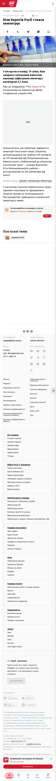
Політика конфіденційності (14, 409)
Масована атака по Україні (18, 482)
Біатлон (10, 643)
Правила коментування (39, 385)
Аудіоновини (12, 452)
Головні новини (14, 438)
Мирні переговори (15, 475)
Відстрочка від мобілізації (18, 515)
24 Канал (6, 11)
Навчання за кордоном (17, 601)
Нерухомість (13, 610)
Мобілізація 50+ (14, 505)
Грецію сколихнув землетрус (35, 180)
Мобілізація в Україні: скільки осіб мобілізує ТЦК (28, 519)
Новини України (14, 442)
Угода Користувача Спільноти (37, 380)
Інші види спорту (14, 646)
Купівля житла (13, 617)
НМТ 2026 (11, 594)
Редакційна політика (11, 388)
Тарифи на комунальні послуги (20, 542)
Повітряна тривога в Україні (19, 479)
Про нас (6, 379)
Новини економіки (16, 528)
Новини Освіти (14, 584)
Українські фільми (15, 564)
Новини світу (18, 11)
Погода (10, 456)
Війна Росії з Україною (18, 465)
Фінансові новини (15, 538)
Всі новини (12, 435)
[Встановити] (28, 763)
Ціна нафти (12, 531)
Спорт (10, 629)
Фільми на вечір (14, 568)
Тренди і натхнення (15, 620)
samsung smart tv (28, 705)
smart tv (10, 705)
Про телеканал (9, 392)
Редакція (6, 383)
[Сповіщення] (53, 3)
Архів (32, 407)
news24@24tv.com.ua (12, 341)
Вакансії (33, 398)
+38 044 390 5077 (37, 341)
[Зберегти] (48, 32)
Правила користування (12, 405)
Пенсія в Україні (14, 549)
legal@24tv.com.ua (33, 744)
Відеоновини (13, 449)
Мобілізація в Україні (18, 498)
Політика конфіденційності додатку (14, 420)
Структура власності (38, 402)
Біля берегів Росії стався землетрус (39, 11)
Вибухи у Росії (13, 486)
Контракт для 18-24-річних (18, 512)
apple (28, 698)
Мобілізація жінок (15, 508)
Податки (11, 545)
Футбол (10, 636)
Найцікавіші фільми (16, 561)
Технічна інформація (38, 389)
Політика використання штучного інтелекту (12, 414)
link (31, 351)
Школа (10, 591)
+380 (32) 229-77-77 (18, 741)
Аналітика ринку (14, 613)
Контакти (33, 394)
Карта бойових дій (15, 472)
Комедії (10, 571)
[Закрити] (51, 759)
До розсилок (16, 681)
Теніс (9, 639)
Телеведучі (7, 396)
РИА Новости (34, 86)
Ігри (31, 415)
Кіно (9, 557)
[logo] (11, 3)
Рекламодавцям (9, 401)
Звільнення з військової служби (21, 501)
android (10, 698)
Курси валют (12, 535)
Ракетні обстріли (14, 468)
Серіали (10, 575)
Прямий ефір (13, 445)
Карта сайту (34, 411)
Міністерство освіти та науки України (23, 587)
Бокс (9, 632)
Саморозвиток (13, 598)
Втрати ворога (13, 489)
